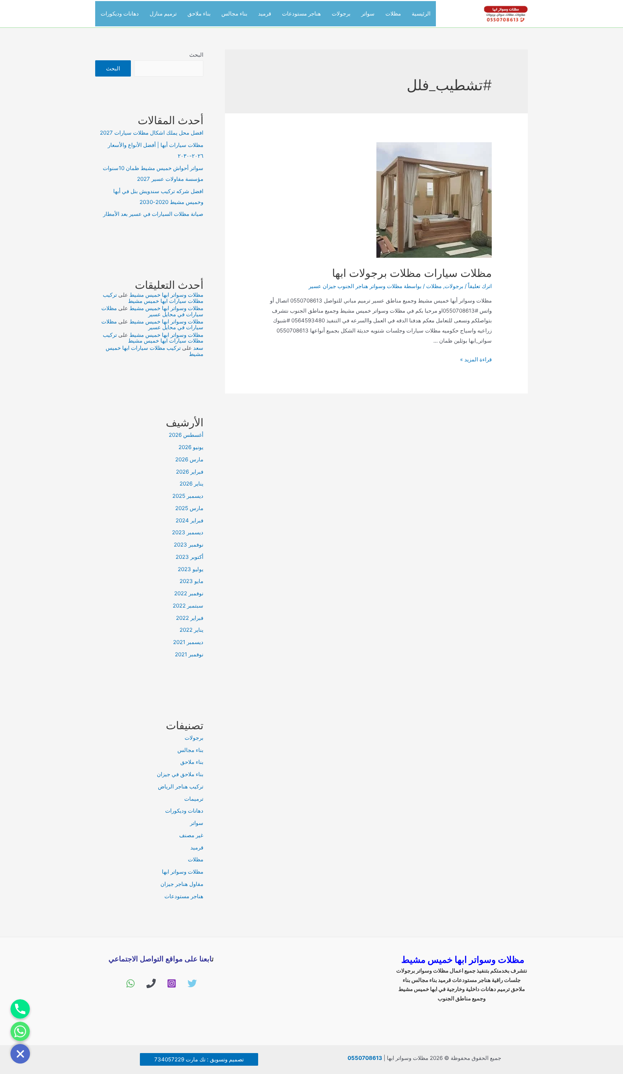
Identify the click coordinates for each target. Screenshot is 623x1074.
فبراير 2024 (189, 520)
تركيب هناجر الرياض (180, 786)
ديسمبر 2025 (187, 495)
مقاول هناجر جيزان (181, 883)
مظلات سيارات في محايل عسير (152, 311)
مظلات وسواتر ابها (182, 871)
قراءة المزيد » (476, 359)
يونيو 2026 (190, 447)
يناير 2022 (191, 629)
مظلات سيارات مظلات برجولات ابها (412, 272)
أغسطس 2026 (186, 434)
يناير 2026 (191, 483)
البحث (196, 54)
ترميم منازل (163, 13)
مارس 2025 (189, 508)
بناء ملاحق (199, 13)
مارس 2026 (189, 459)
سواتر (368, 13)
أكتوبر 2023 (189, 556)
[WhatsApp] (130, 983)
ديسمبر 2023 (187, 532)
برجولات (341, 13)
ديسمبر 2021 (188, 642)
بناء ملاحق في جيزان (180, 774)
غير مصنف (191, 835)
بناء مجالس (234, 13)
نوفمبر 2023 (188, 544)
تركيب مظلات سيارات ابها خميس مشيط (153, 297)
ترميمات (193, 798)
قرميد (264, 13)
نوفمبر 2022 (188, 593)
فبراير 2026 (189, 471)
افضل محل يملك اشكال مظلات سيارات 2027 (151, 132)
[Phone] (151, 983)
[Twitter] (192, 983)
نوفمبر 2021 (189, 654)
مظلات (393, 13)
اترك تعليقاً (480, 286)
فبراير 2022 (189, 617)
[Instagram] (171, 983)
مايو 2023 (191, 581)
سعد (198, 347)
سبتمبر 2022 (188, 605)
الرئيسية (421, 13)
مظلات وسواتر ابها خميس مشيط (166, 294)
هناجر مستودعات (301, 13)
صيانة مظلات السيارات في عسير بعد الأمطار (153, 213)
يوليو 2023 (190, 569)
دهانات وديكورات (120, 13)
